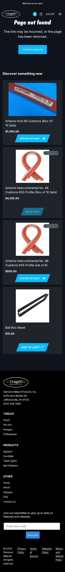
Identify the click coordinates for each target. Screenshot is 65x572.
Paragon (7, 429)
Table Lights (10, 460)
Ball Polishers (10, 465)
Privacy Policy (22, 550)
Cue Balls (8, 456)
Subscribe (33, 535)
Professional (9, 434)
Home (6, 482)
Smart (6, 420)
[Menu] (61, 14)
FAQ (5, 496)
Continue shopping (32, 49)
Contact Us (9, 501)
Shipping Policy (47, 550)
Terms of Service (34, 552)
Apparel (7, 451)
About (6, 487)
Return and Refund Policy (60, 554)
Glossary (8, 492)
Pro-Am (7, 424)
